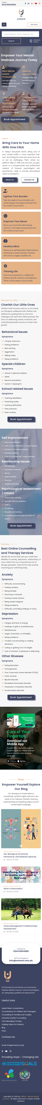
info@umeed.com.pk (21, 960)
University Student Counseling (14, 1018)
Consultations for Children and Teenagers (19, 1011)
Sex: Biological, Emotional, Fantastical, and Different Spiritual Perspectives (20, 855)
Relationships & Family (12, 852)
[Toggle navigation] (4, 24)
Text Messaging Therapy (12, 1021)
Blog (3, 1027)
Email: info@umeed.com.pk (13, 1045)
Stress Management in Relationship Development (20, 927)
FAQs (4, 1031)
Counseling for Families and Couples (16, 1015)
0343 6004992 (9, 4)
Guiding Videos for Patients (13, 1024)
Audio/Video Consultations (12, 1008)
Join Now (33, 24)
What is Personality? (13, 888)
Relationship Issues (11, 924)
